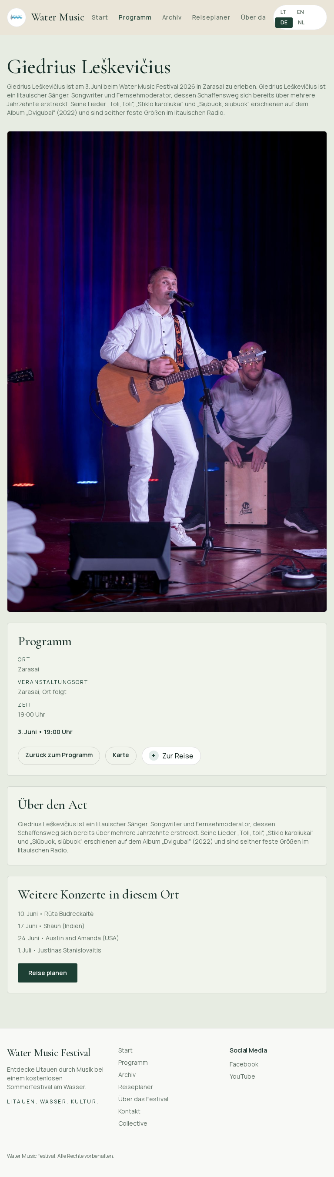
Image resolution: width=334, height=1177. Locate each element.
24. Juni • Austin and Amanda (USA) (68, 938)
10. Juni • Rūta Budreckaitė (56, 913)
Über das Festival (143, 1099)
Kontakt (129, 1111)
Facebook (244, 1064)
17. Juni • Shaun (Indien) (51, 926)
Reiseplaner (211, 17)
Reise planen (47, 973)
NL (301, 22)
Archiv (172, 17)
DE (284, 22)
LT (284, 12)
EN (300, 12)
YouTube (242, 1076)
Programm (135, 17)
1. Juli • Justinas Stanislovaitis (59, 950)
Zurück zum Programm (59, 755)
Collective (132, 1123)
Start (100, 17)
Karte (121, 755)
